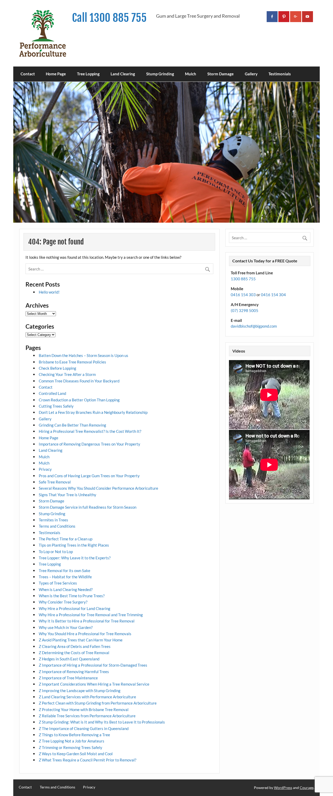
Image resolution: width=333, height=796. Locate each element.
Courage (306, 787)
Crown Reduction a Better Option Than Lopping (79, 399)
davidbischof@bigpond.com (254, 326)
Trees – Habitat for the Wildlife (65, 576)
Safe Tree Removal (55, 482)
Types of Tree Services (58, 583)
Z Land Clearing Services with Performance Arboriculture (87, 696)
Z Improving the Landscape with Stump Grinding (79, 690)
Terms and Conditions (57, 526)
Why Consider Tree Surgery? (63, 602)
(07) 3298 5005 (244, 310)
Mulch (190, 73)
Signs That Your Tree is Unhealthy (67, 494)
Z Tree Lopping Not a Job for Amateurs (71, 741)
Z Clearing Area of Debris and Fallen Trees (75, 646)
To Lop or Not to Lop (56, 551)
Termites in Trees (53, 520)
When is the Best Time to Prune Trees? (72, 595)
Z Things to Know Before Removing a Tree (74, 734)
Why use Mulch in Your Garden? (66, 627)
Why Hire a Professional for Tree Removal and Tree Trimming (91, 614)
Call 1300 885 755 (109, 17)
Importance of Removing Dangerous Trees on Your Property (89, 444)
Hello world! (49, 292)
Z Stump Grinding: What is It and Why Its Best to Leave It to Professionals (102, 722)
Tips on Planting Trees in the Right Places (74, 545)
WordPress (283, 787)
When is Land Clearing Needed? (66, 589)
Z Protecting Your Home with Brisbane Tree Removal (84, 709)
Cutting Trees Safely (56, 406)
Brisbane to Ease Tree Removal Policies (72, 362)
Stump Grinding (160, 73)
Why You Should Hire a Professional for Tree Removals (85, 633)
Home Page (56, 73)
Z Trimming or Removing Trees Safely (70, 747)
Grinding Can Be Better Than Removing (72, 425)
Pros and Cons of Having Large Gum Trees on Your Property (89, 475)
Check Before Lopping (57, 368)
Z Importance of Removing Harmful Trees (74, 671)
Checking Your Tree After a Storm (67, 374)
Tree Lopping (88, 73)
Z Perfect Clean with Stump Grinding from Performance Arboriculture (98, 703)
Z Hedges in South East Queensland (69, 658)
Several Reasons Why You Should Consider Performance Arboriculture (98, 488)
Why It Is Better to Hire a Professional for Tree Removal (87, 621)
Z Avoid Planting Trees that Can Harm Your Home (81, 640)
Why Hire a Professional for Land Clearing (74, 608)
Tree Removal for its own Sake (64, 570)
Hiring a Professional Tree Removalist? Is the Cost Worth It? (90, 431)
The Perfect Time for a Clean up (65, 538)
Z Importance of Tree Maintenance (68, 677)
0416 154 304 (273, 294)
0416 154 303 (243, 294)
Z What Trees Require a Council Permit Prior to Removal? (87, 760)
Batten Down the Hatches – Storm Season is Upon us (83, 355)
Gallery (251, 73)
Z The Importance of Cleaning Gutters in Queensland (84, 728)
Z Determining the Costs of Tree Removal (74, 652)
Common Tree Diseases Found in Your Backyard (79, 381)
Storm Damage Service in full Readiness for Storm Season (87, 507)
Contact (28, 73)
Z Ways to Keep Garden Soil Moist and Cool (76, 753)
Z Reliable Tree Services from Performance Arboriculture (87, 715)
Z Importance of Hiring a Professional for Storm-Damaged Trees (93, 665)
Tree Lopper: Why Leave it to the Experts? (75, 557)
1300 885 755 (243, 278)
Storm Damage (220, 73)
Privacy (45, 469)
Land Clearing (123, 73)
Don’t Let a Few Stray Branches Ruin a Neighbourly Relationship (93, 412)
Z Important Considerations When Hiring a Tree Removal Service (94, 684)
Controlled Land (52, 393)
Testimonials (279, 73)
